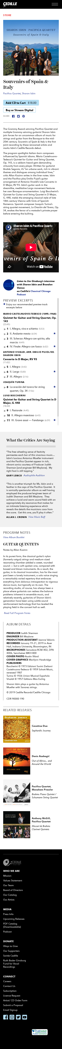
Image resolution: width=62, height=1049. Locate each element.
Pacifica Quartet (12, 93)
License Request (11, 995)
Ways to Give (10, 946)
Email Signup (10, 1009)
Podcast (7, 931)
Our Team (8, 885)
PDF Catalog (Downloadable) (12, 925)
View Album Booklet (13, 537)
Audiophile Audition (34, 475)
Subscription (10, 990)
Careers (7, 981)
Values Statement (12, 880)
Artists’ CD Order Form (15, 1000)
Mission (7, 875)
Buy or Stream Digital (19, 110)
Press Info (8, 914)
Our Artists (8, 899)
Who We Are (11, 870)
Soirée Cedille (10, 955)
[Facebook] (13, 116)
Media (7, 909)
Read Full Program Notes (17, 613)
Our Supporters (11, 950)
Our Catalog (10, 894)
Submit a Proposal (13, 1005)
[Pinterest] (23, 116)
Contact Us (9, 986)
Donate (8, 941)
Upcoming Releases (13, 918)
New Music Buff (36, 516)
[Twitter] (18, 116)
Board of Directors (13, 890)
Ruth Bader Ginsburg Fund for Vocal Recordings (14, 963)
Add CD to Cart (21, 103)
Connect (9, 976)
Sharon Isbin (28, 93)
